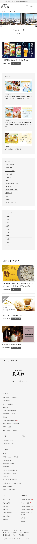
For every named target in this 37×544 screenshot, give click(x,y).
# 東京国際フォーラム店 (9, 473)
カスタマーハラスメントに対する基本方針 (17, 532)
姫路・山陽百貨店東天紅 (10, 430)
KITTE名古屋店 (7, 427)
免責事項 (5, 519)
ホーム (12, 381)
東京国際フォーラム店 (9, 414)
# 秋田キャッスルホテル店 (10, 457)
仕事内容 (23, 518)
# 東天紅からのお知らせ (11, 190)
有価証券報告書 (7, 512)
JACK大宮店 (6, 400)
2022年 (7, 229)
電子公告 (5, 509)
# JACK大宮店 (7, 460)
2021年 (7, 233)
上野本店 (5, 407)
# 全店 (5, 453)
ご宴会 (5, 436)
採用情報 (24, 495)
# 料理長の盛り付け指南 (11, 183)
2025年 (7, 219)
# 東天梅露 (8, 186)
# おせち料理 (8, 168)
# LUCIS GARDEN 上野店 (10, 470)
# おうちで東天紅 (10, 164)
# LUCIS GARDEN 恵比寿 (10, 480)
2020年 (7, 236)
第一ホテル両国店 (8, 404)
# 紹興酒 (7, 199)
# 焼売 (6, 196)
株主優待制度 (6, 516)
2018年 (7, 242)
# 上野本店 (6, 467)
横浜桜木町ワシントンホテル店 (11, 423)
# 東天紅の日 (8, 193)
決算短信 (5, 506)
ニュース (6, 449)
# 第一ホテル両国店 (8, 463)
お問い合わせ (6, 530)
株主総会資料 (6, 503)
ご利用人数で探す (8, 440)
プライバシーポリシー (19, 530)
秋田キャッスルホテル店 (10, 397)
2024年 (7, 223)
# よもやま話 (8, 174)
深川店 (5, 417)
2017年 (7, 246)
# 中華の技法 (8, 177)
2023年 (7, 226)
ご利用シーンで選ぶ (8, 443)
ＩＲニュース (6, 499)
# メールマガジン (10, 171)
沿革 (14, 535)
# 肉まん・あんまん (10, 202)
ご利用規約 (21, 535)
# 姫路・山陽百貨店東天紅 (10, 489)
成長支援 (23, 521)
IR (4, 495)
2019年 (7, 239)
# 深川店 (5, 476)
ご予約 (23, 436)
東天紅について (22, 381)
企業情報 (7, 535)
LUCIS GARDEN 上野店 (9, 410)
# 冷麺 (6, 180)
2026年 (7, 216)
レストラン (7, 393)
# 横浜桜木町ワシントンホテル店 (12, 483)
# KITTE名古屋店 (7, 486)
